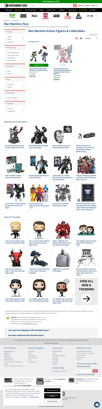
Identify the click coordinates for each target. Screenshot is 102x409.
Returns (54, 353)
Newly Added (18, 10)
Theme (41, 10)
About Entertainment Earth (84, 351)
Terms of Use (60, 406)
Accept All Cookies (52, 390)
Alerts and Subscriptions (58, 355)
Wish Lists (55, 358)
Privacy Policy (34, 397)
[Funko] (34, 16)
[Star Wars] (56, 16)
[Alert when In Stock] (71, 49)
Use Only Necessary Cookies (52, 395)
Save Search (93, 35)
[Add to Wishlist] (46, 46)
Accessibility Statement (50, 406)
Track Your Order (56, 351)
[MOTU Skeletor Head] (79, 16)
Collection (10, 93)
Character (10, 103)
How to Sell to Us (81, 355)
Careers (79, 360)
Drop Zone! (8, 10)
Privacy (41, 406)
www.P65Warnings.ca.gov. (29, 324)
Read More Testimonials (51, 343)
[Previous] (5, 15)
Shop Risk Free (79, 379)
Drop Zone (31, 351)
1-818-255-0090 (8, 358)
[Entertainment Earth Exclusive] (23, 16)
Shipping (54, 364)
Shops (30, 353)
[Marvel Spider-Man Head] (68, 16)
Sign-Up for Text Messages (86, 374)
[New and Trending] (12, 16)
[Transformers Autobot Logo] (45, 16)
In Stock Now (83, 10)
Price (8, 79)
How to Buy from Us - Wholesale (85, 353)
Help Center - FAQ (9, 351)
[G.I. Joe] (90, 16)
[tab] (51, 330)
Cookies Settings (52, 401)
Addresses (55, 360)
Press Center (80, 358)
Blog (29, 360)
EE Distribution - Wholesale (59, 371)
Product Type (51, 10)
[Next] (96, 15)
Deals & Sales (72, 10)
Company (62, 10)
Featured (92, 10)
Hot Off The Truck (30, 10)
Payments (55, 362)
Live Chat (6, 355)
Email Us (6, 353)
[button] (97, 405)
